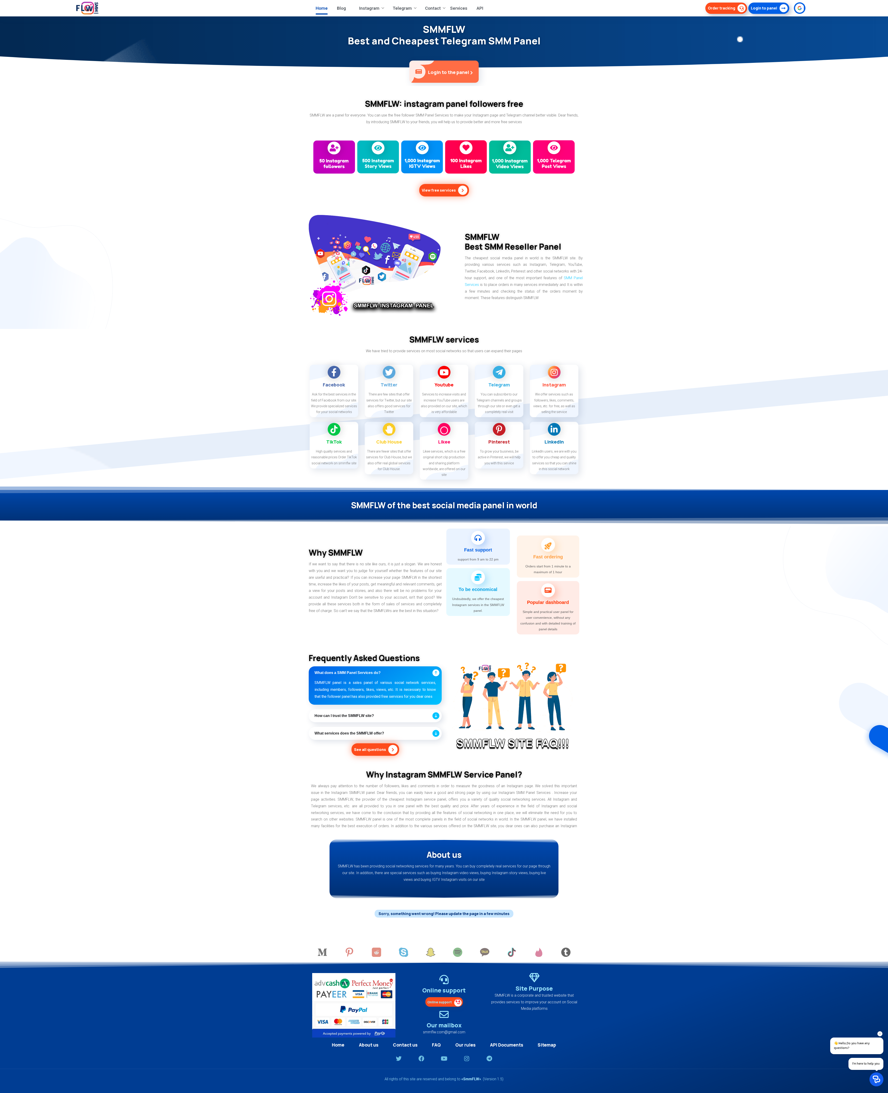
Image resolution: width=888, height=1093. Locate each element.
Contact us (405, 1045)
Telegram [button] (402, 8)
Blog (341, 8)
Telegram (499, 385)
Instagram (554, 385)
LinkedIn (554, 442)
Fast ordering (548, 556)
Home (322, 8)
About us (368, 1045)
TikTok (334, 442)
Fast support (478, 549)
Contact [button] (433, 8)
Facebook (334, 385)
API (480, 8)
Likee (444, 442)
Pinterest (499, 442)
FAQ (436, 1045)
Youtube (444, 385)
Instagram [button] (369, 8)
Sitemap (547, 1045)
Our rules (465, 1045)
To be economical (478, 589)
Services (458, 8)
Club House (389, 442)
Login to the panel (449, 72)
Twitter (389, 385)
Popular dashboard (548, 602)
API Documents (506, 1045)
